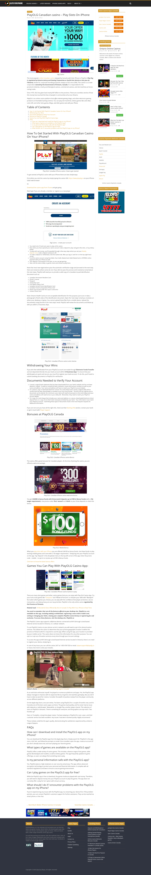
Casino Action (103, 31)
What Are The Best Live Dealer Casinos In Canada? (117, 122)
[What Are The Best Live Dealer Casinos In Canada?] (104, 119)
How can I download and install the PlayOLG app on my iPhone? (51, 121)
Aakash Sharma (113, 50)
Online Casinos (31, 3)
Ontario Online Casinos (110, 48)
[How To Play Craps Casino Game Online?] (104, 106)
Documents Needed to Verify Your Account (42, 114)
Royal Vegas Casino (104, 21)
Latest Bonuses (45, 3)
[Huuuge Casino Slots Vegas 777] (104, 90)
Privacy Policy (71, 842)
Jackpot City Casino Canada (116, 828)
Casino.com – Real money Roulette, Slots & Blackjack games (115, 838)
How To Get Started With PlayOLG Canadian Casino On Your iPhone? (50, 111)
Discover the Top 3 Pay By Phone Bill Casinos (117, 82)
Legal (69, 836)
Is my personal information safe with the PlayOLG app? (48, 125)
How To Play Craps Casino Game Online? (116, 107)
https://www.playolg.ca (76, 178)
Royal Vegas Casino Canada (116, 831)
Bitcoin (101, 179)
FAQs (31, 119)
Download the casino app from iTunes (39, 187)
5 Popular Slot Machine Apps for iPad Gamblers (117, 67)
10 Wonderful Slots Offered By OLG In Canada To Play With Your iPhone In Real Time (64, 608)
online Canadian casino (46, 78)
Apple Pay (102, 175)
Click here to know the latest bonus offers (40, 562)
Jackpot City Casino (104, 17)
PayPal (101, 154)
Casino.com (102, 28)
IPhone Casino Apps (58, 3)
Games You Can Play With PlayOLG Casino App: (44, 118)
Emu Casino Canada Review (108, 100)
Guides (70, 831)
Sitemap (70, 847)
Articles (30, 11)
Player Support (45, 410)
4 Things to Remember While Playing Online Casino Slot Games (96, 859)
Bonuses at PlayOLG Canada (38, 116)
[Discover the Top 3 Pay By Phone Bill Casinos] (104, 80)
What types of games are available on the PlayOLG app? (49, 123)
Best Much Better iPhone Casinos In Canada (44, 805)
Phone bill (102, 166)
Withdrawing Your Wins (37, 113)
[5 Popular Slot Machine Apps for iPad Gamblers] (104, 65)
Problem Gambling (73, 844)
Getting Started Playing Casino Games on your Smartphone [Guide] (94, 834)
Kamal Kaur (40, 17)
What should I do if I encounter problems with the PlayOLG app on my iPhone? (56, 128)
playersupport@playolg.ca (85, 645)
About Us (77, 3)
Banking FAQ (71, 408)
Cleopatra (49, 597)
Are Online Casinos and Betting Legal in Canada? (53, 689)
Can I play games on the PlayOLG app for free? (46, 126)
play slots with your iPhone (43, 551)
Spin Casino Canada (105, 24)
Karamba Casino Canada (85, 805)
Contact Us (71, 839)
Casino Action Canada (114, 843)
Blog (69, 3)
